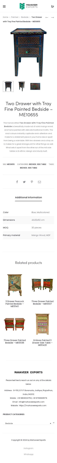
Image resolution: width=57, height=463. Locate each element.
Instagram (28, 448)
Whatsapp (28, 454)
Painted (14, 17)
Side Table (41, 164)
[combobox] (28, 422)
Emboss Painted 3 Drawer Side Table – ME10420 (42, 343)
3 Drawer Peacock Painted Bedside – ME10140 (15, 304)
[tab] (28, 197)
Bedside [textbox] (27, 423)
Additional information (28, 197)
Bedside (24, 17)
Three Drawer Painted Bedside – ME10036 (15, 341)
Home (5, 17)
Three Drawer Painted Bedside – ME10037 (42, 302)
